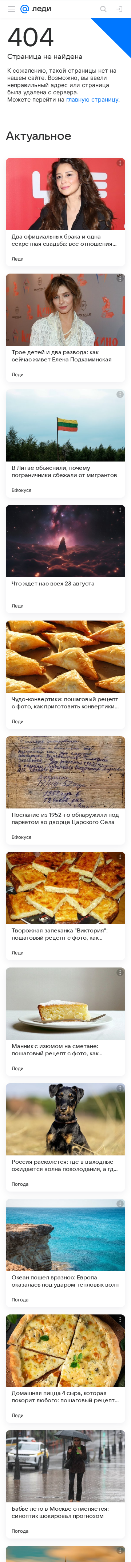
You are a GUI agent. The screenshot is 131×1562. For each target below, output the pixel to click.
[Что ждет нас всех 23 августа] (65, 559)
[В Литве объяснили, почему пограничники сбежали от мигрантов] (65, 443)
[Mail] (24, 9)
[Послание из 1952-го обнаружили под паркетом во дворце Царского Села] (65, 790)
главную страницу (92, 99)
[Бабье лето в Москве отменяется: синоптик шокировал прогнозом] (65, 1484)
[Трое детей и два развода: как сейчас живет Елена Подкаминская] (65, 328)
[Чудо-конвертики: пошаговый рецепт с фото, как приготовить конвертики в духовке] (65, 675)
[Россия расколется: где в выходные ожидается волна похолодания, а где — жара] (65, 1137)
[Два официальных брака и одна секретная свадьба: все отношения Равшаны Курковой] (65, 212)
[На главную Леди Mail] (40, 9)
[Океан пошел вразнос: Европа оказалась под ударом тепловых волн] (65, 1253)
